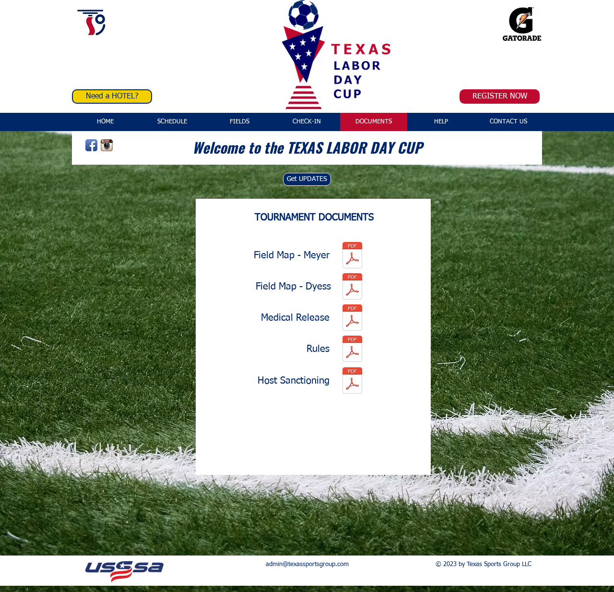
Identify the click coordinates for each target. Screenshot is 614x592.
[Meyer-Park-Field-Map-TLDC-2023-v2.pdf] (352, 256)
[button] (373, 122)
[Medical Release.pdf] (352, 318)
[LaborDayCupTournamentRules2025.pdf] (352, 350)
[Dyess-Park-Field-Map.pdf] (352, 287)
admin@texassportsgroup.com (307, 564)
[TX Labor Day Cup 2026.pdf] (352, 381)
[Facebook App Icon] (91, 145)
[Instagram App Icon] (107, 145)
